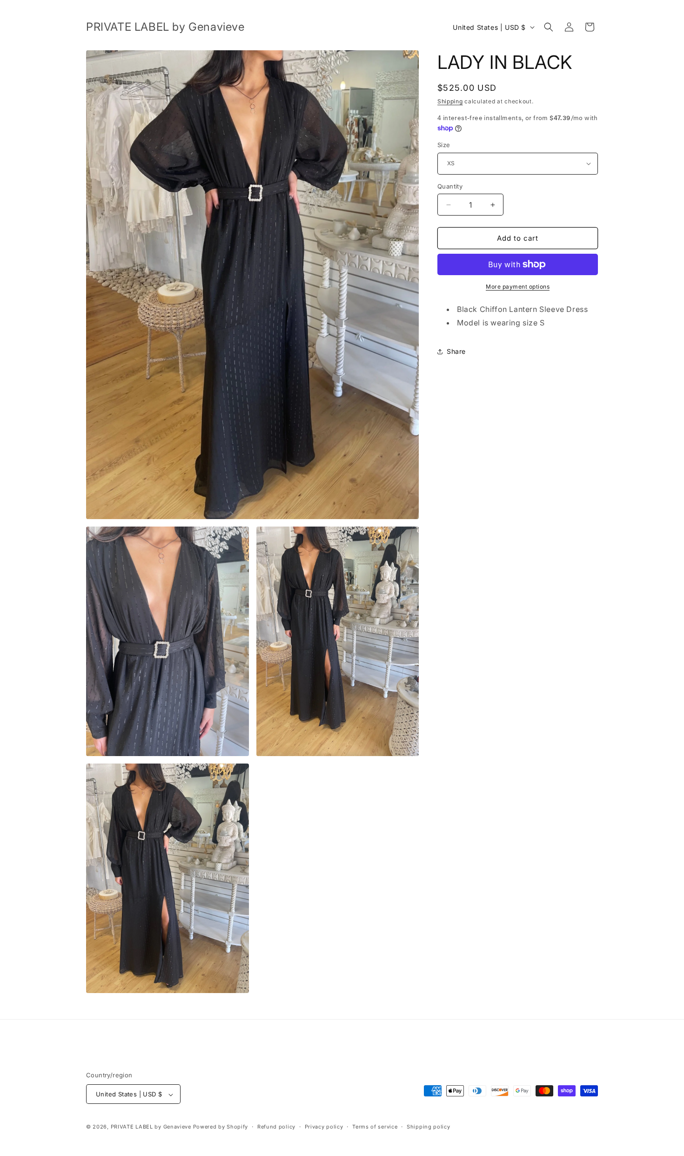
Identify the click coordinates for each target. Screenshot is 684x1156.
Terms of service (374, 1126)
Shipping (450, 101)
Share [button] (456, 351)
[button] (548, 27)
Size (443, 145)
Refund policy (276, 1126)
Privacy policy (324, 1126)
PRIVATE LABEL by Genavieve (151, 1127)
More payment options (518, 286)
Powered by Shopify (220, 1127)
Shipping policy (428, 1126)
